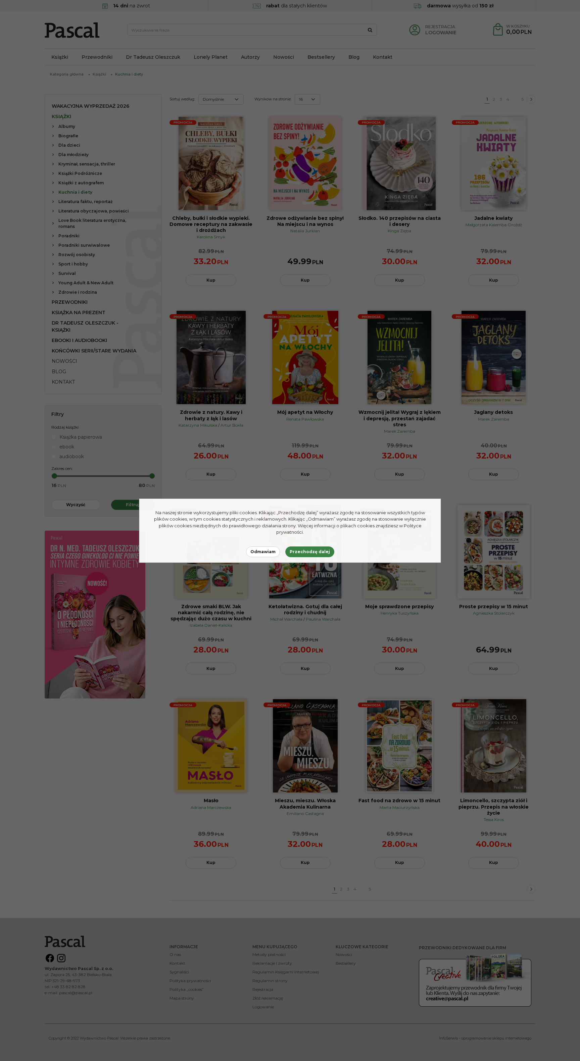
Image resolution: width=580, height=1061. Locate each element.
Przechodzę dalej (310, 551)
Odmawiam (263, 551)
